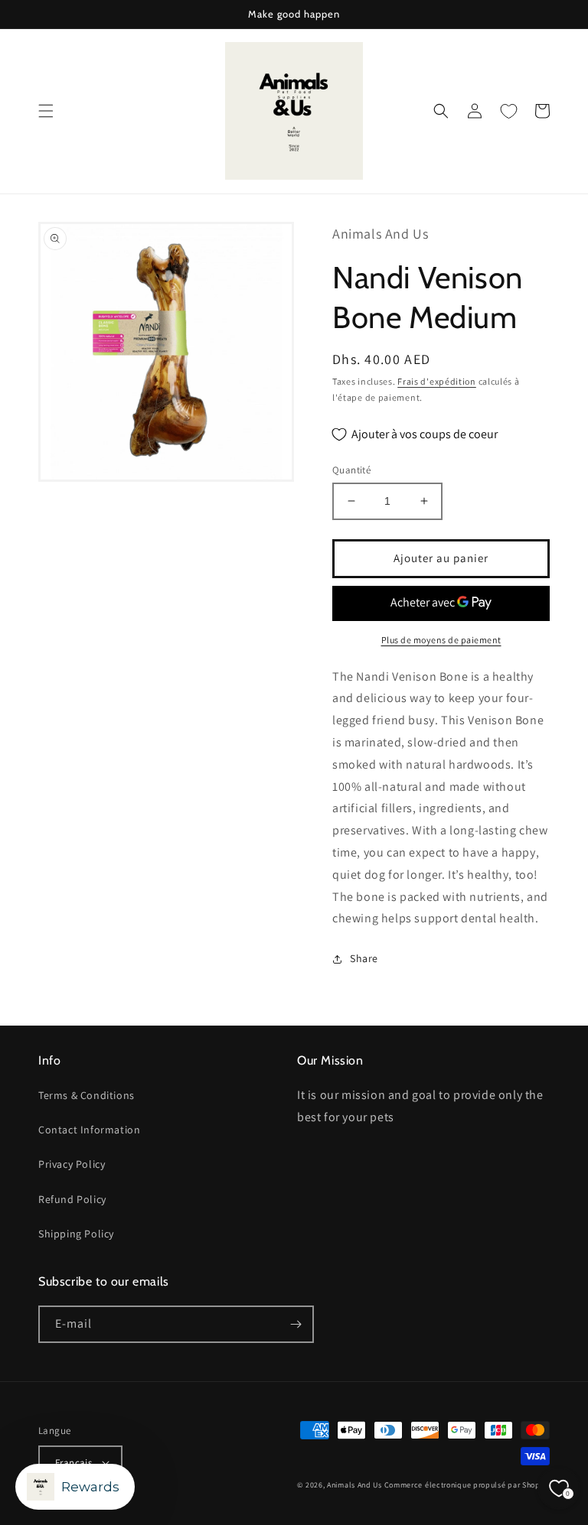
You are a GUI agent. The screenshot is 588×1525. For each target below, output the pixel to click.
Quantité (351, 469)
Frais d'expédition (436, 381)
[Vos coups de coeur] (508, 111)
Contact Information (89, 1129)
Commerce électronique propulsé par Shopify (467, 1485)
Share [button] (364, 958)
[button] (46, 111)
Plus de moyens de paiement (441, 639)
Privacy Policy (71, 1164)
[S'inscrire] (295, 1324)
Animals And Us (354, 1485)
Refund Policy (72, 1199)
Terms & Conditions (86, 1095)
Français (73, 1462)
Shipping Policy (76, 1233)
